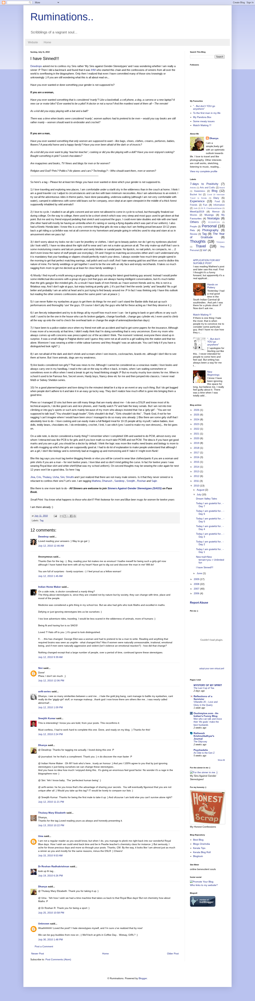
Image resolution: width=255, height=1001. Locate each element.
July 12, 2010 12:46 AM (51, 545)
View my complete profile (203, 171)
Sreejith (130, 480)
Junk (195, 208)
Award (222, 188)
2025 (197, 414)
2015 (197, 461)
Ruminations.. (62, 17)
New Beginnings (213, 373)
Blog (214, 190)
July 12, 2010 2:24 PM (50, 734)
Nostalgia (213, 218)
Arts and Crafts (207, 187)
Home (47, 42)
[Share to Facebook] (71, 516)
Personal (209, 226)
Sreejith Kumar (47, 718)
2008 (197, 584)
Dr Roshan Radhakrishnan (53, 866)
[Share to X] (68, 516)
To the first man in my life (206, 113)
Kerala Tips (199, 848)
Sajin (154, 480)
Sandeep (119, 480)
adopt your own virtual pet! (211, 668)
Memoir (216, 211)
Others (194, 222)
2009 (197, 579)
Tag (41, 520)
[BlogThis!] (64, 516)
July (199, 494)
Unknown (43, 923)
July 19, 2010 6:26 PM (50, 875)
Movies (193, 215)
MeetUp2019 (197, 211)
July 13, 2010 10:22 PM (51, 825)
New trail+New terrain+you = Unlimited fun (210, 559)
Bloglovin (198, 856)
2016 (197, 457)
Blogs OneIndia (201, 843)
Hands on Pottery (212, 286)
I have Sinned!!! (204, 567)
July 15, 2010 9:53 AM (50, 855)
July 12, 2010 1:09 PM (50, 707)
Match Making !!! (202, 125)
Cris (38, 477)
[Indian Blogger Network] (202, 906)
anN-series (44, 691)
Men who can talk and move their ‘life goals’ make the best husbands (208, 722)
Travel (201, 246)
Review (193, 234)
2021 (197, 433)
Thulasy (46, 477)
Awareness (199, 191)
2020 (197, 438)
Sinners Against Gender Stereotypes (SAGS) (135, 488)
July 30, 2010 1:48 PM (50, 939)
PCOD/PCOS (214, 222)
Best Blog (198, 839)
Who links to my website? (204, 885)
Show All (221, 760)
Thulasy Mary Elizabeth (52, 812)
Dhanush (107, 480)
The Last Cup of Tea (204, 688)
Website (33, 42)
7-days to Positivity (204, 184)
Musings (209, 214)
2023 (197, 424)
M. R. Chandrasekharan (211, 208)
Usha (56, 477)
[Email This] (61, 516)
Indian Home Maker (49, 586)
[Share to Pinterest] (74, 516)
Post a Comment (44, 946)
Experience (197, 201)
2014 (197, 466)
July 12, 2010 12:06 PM (51, 680)
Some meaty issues (204, 121)
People (193, 226)
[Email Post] (55, 516)
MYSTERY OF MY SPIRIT (208, 685)
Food (217, 201)
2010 (197, 485)
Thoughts (198, 241)
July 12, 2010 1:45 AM (50, 576)
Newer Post (37, 953)
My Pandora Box (202, 117)
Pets (192, 230)
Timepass (220, 242)
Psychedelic (201, 750)
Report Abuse (199, 602)
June (200, 573)
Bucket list (196, 194)
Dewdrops (36, 66)
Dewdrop (43, 536)
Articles (193, 188)
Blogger (143, 978)
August (201, 489)
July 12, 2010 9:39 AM (50, 657)
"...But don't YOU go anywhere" (204, 107)
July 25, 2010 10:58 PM (51, 912)
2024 (197, 419)
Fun (205, 204)
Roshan (141, 480)
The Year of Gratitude (207, 235)
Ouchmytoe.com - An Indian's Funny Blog (206, 714)
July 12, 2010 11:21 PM (51, 801)
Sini (62, 477)
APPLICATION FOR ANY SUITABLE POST (206, 262)
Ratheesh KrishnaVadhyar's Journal (204, 736)
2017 (197, 452)
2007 (197, 588)
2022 (197, 428)
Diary (216, 197)
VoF (205, 250)
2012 (197, 476)
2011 (197, 481)
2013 (197, 471)
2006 (197, 593)
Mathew (96, 480)
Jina (32, 477)
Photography (210, 230)
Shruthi (70, 477)
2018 (197, 447)
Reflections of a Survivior (203, 697)
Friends (193, 205)
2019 (197, 443)
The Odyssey (200, 741)
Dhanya (42, 745)
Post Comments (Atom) (58, 959)
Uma (40, 836)
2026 (197, 410)
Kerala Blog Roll (202, 852)
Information (219, 205)
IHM (93, 69)
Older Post (173, 953)
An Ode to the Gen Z (204, 753)
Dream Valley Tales (206, 498)
